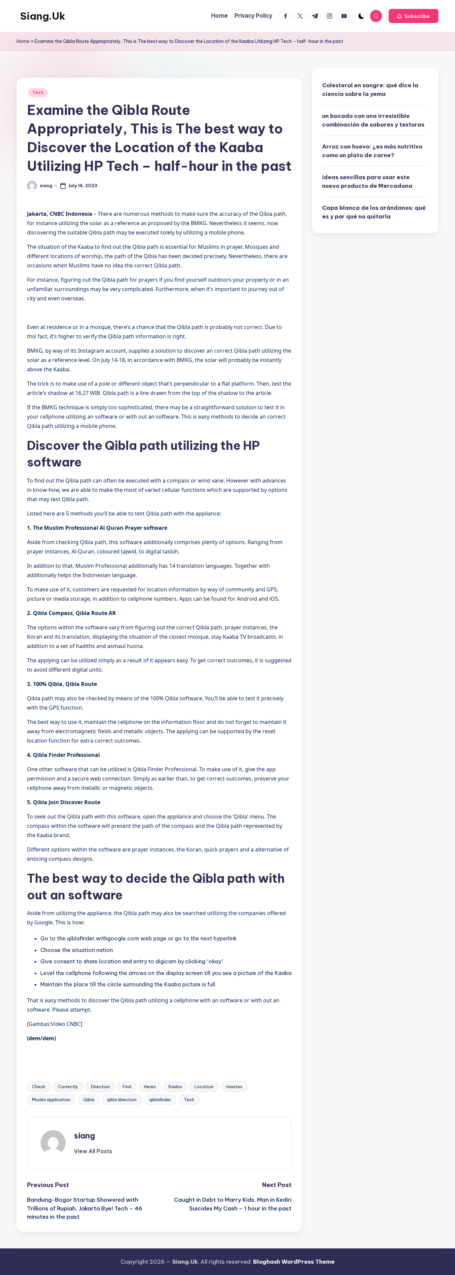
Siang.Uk (42, 16)
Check (38, 1086)
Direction (100, 1086)
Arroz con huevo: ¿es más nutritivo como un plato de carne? (372, 151)
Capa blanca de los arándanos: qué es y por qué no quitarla (374, 212)
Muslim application (51, 1099)
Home (23, 41)
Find (127, 1086)
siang (84, 1135)
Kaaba (175, 1086)
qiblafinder (160, 1099)
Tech (38, 92)
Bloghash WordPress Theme (294, 1261)
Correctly (68, 1086)
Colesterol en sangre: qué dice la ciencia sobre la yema (370, 90)
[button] (413, 16)
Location (204, 1086)
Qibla (88, 1099)
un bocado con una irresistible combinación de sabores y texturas (373, 120)
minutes (234, 1086)
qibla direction (122, 1099)
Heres (150, 1086)
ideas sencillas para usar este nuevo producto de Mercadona (367, 181)
